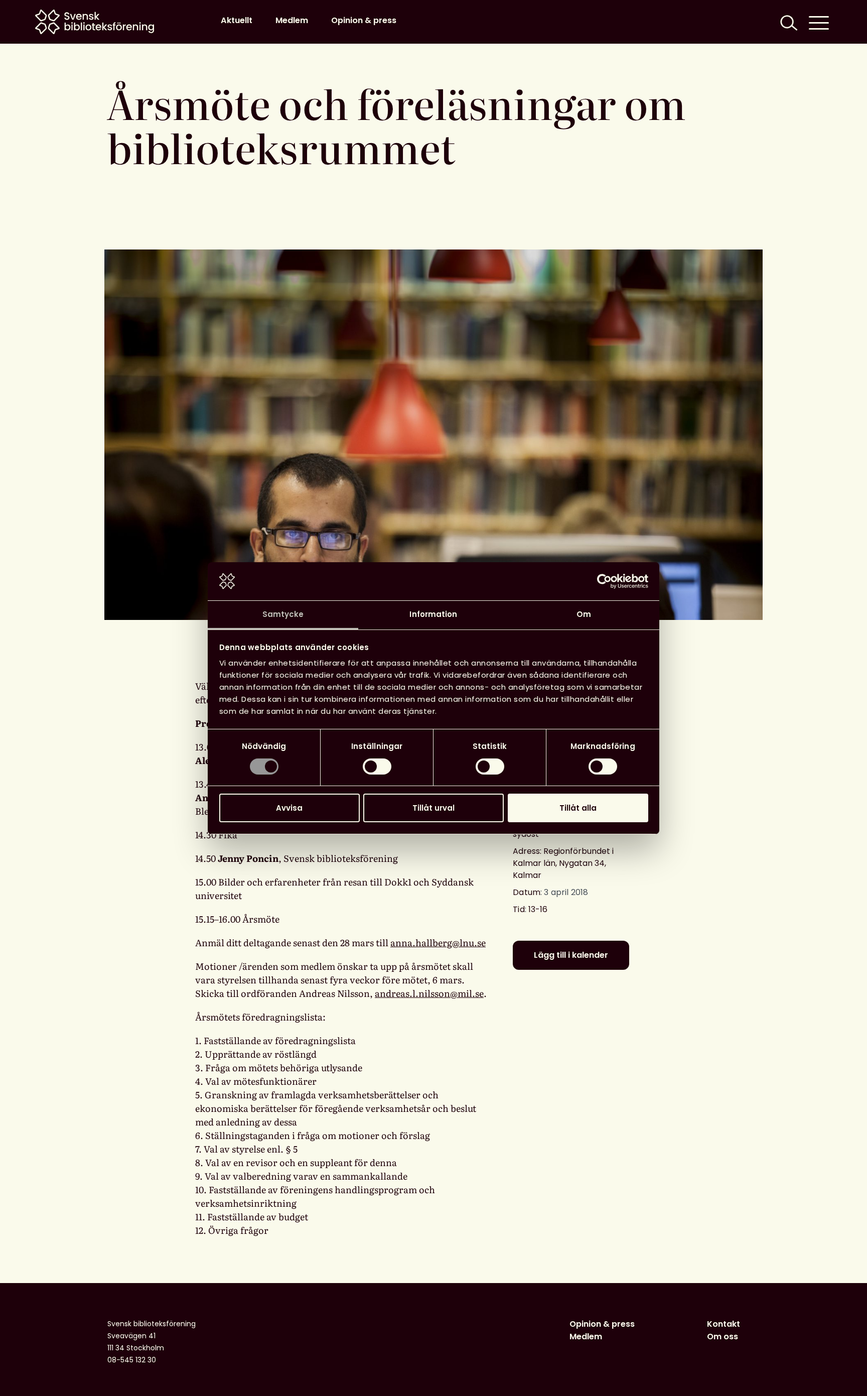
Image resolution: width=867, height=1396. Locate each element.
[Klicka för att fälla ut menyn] (819, 22)
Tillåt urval (433, 808)
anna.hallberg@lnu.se (438, 942)
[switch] (377, 766)
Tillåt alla (578, 808)
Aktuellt (236, 20)
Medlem (291, 20)
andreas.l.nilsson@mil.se (429, 993)
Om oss (722, 1336)
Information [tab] (433, 614)
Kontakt (723, 1324)
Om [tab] (583, 614)
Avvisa (289, 808)
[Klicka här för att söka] (788, 22)
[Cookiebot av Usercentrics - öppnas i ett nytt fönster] (604, 581)
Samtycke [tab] (283, 614)
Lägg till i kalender (571, 955)
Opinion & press (363, 20)
